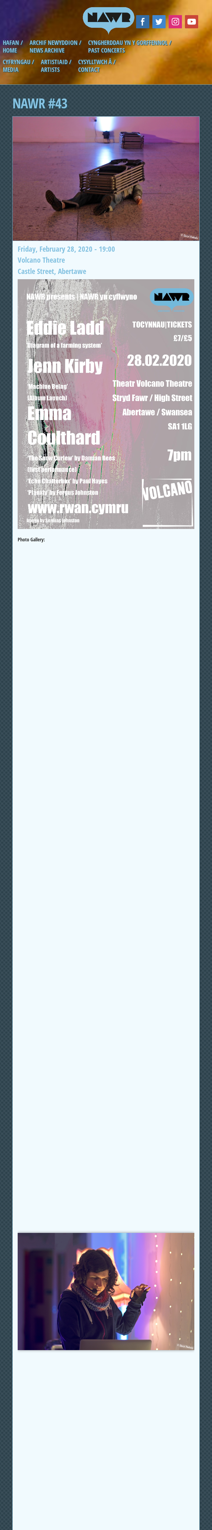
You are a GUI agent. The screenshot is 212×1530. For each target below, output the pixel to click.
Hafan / (13, 43)
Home (10, 50)
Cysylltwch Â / (97, 62)
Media (10, 70)
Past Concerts (106, 50)
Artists (50, 70)
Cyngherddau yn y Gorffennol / (129, 43)
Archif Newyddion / (55, 43)
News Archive (47, 50)
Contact (89, 70)
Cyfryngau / (18, 62)
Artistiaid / (56, 62)
